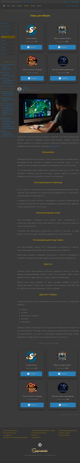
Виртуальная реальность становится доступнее (8, 74)
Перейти (33, 47)
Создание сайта (35, 437)
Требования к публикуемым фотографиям (15, 437)
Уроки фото (5, 23)
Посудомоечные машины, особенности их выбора (8, 99)
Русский (65, 1)
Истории (4, 54)
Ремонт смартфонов (8, 86)
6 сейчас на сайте (27, 1)
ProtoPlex (26, 88)
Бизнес (4, 47)
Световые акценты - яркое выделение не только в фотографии (8, 93)
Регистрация (74, 6)
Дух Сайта (34, 435)
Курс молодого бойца (9, 433)
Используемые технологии (39, 433)
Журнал (18, 11)
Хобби (3, 50)
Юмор (3, 40)
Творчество (5, 33)
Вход (68, 6)
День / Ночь (74, 1)
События (4, 44)
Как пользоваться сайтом (10, 430)
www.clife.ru (54, 146)
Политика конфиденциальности (68, 430)
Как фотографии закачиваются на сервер (43, 430)
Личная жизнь (5, 30)
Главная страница (9, 11)
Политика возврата (64, 435)
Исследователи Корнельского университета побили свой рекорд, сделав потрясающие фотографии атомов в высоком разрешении (8, 123)
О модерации (7, 435)
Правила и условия (64, 433)
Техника (24, 11)
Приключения (6, 26)
